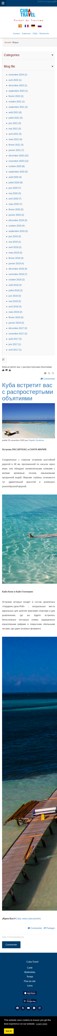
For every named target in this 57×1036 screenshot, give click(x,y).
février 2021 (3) (16, 145)
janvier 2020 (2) (16, 215)
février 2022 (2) (16, 96)
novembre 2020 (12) (18, 161)
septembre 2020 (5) (18, 172)
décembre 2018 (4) (18, 269)
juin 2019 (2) (15, 236)
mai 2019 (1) (15, 242)
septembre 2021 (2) (18, 107)
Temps (30, 976)
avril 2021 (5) (15, 134)
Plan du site (30, 981)
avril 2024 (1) (15, 80)
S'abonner (26, 33)
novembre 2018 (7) (18, 274)
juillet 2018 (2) (16, 290)
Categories (12, 55)
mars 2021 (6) (15, 139)
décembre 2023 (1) (18, 85)
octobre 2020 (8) (17, 166)
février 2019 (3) (16, 258)
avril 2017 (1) (15, 350)
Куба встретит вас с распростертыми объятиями (27, 392)
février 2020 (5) (16, 209)
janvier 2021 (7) (16, 150)
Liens (30, 985)
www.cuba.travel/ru (31, 918)
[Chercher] (53, 373)
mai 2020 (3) (15, 193)
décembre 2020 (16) (18, 155)
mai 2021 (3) (15, 128)
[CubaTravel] (28, 13)
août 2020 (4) (15, 177)
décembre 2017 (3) (18, 328)
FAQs (35, 33)
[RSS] (49, 373)
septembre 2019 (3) (18, 231)
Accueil (8, 42)
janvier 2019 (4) (16, 263)
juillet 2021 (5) (16, 118)
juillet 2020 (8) (16, 182)
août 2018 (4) (15, 285)
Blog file (9, 66)
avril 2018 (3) (15, 306)
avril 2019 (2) (15, 247)
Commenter (49, 379)
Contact (16, 33)
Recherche (44, 33)
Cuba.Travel (32, 962)
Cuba (17, 918)
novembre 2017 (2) (18, 333)
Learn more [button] (41, 1024)
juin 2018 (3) (15, 296)
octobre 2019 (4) (17, 226)
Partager (50, 928)
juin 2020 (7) (15, 188)
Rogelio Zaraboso (36, 440)
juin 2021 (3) (15, 123)
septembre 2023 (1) (18, 91)
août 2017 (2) (15, 339)
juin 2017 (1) (15, 344)
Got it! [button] (9, 1031)
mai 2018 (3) (15, 301)
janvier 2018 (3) (16, 323)
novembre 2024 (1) (18, 74)
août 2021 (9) (15, 112)
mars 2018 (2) (15, 312)
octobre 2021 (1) (17, 101)
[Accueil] (45, 373)
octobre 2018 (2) (17, 279)
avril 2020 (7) (15, 198)
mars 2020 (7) (15, 204)
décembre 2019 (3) (18, 220)
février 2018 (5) (16, 317)
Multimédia (29, 972)
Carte (30, 968)
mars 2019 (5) (15, 253)
